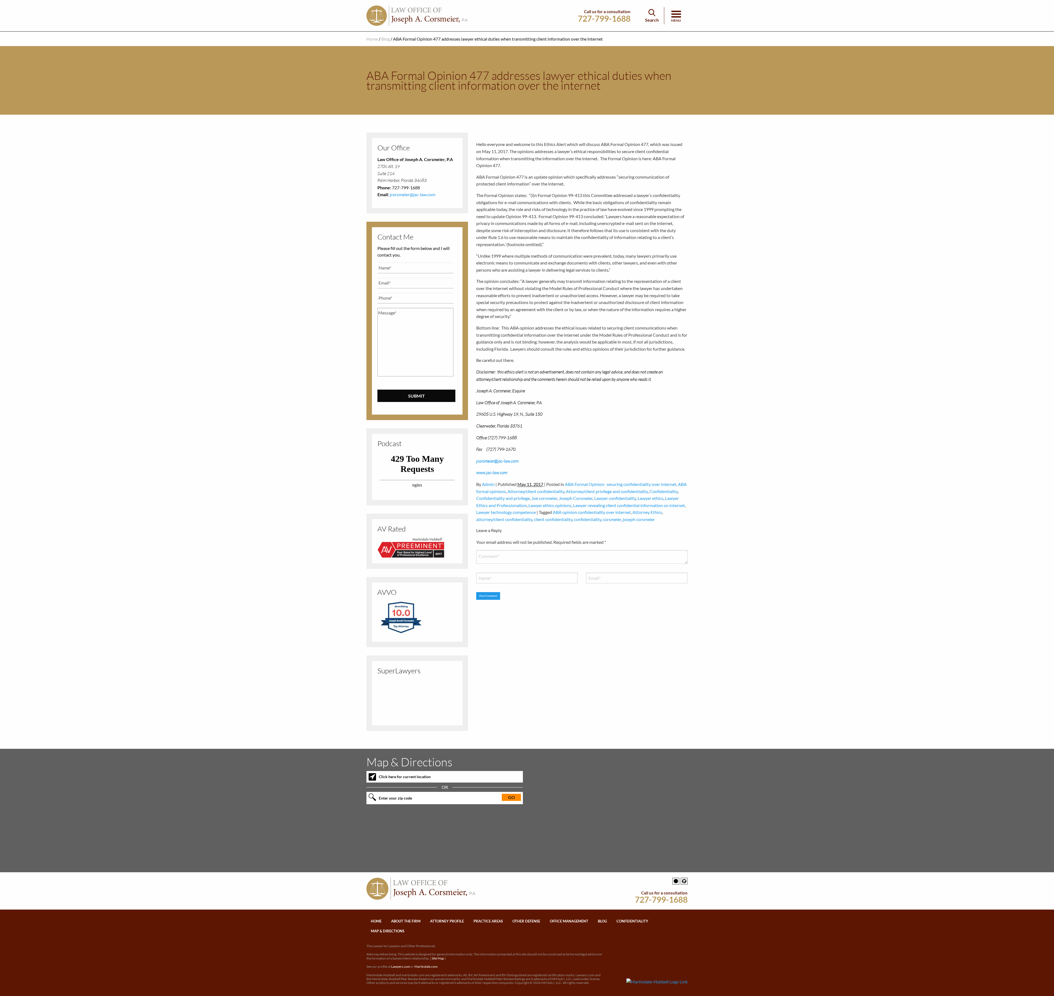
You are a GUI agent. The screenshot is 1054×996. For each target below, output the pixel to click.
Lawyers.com (400, 966)
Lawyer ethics (650, 498)
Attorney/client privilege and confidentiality (607, 491)
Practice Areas (488, 921)
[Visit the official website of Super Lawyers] (417, 715)
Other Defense (526, 921)
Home (372, 38)
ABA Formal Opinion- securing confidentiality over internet (620, 484)
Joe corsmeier (544, 498)
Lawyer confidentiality (615, 498)
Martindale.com (426, 966)
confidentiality (587, 519)
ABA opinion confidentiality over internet (592, 512)
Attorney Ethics (647, 512)
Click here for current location (405, 776)
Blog (385, 38)
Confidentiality (663, 491)
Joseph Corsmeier (576, 498)
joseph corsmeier (639, 519)
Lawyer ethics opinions (549, 505)
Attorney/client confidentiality (536, 491)
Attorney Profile (447, 921)
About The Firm (406, 921)
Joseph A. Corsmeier (417, 705)
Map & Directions (387, 931)
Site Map (438, 958)
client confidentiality (553, 519)
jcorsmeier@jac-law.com (412, 194)
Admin (488, 484)
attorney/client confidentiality (504, 519)
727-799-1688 (604, 18)
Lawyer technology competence (506, 512)
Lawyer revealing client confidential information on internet (629, 505)
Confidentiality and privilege (503, 498)
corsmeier (612, 519)
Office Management (569, 921)
